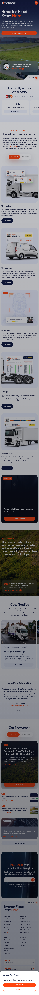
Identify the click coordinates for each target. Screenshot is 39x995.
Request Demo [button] (16, 68)
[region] (19, 983)
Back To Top (31, 902)
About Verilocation (9, 940)
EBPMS (6, 927)
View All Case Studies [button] (11, 590)
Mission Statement (9, 948)
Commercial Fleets (25, 921)
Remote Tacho (7, 930)
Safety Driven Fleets (25, 930)
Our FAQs (22, 945)
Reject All (19, 989)
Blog (6, 744)
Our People (7, 942)
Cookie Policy (7, 953)
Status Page (7, 951)
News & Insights (24, 940)
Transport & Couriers (25, 924)
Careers (6, 945)
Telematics (6, 919)
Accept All (19, 984)
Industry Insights (24, 932)
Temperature (7, 921)
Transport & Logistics (25, 927)
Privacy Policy (27, 884)
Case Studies (23, 942)
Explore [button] (31, 77)
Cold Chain (23, 919)
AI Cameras (7, 924)
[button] (36, 3)
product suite (13, 146)
